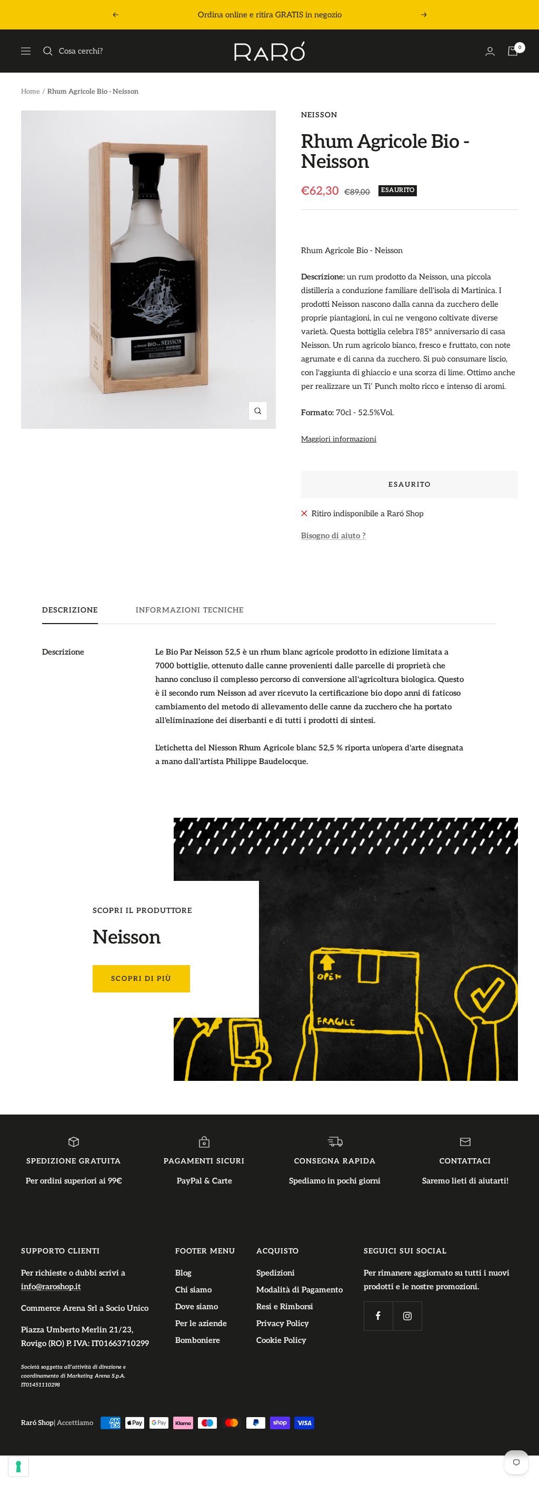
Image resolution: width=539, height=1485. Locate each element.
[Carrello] (512, 51)
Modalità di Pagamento (299, 1290)
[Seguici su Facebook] (378, 1315)
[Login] (490, 51)
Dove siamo (196, 1306)
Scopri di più (141, 979)
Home (30, 91)
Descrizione (70, 610)
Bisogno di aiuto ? (333, 535)
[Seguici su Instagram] (407, 1315)
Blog (183, 1273)
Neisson (319, 115)
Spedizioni (275, 1273)
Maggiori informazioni (338, 439)
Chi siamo (193, 1290)
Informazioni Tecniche (190, 610)
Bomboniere (197, 1340)
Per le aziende (201, 1323)
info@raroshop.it (51, 1286)
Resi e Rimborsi (284, 1306)
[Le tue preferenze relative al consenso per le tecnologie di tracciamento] (18, 1467)
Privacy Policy (282, 1323)
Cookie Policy (281, 1340)
